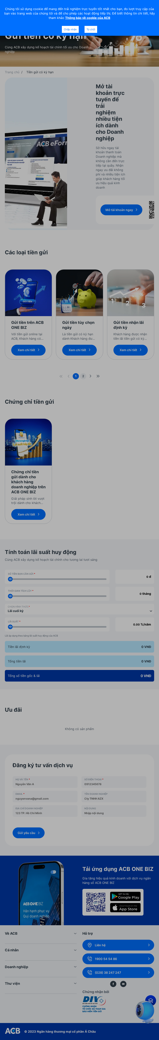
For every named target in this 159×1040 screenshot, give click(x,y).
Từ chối (90, 29)
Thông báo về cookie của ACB (87, 18)
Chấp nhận (70, 29)
